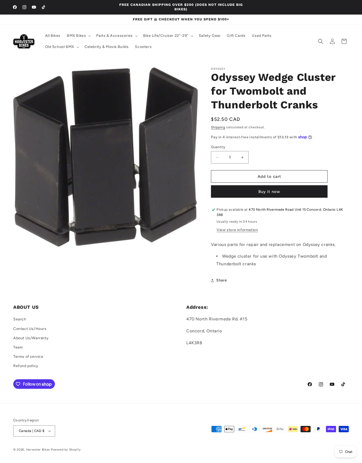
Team (18, 347)
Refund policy (25, 366)
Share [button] (221, 280)
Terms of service (28, 356)
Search (19, 319)
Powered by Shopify (66, 449)
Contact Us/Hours (30, 329)
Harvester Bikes (38, 449)
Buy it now (269, 191)
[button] (78, 35)
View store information (237, 230)
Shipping (218, 127)
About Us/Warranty (30, 338)
